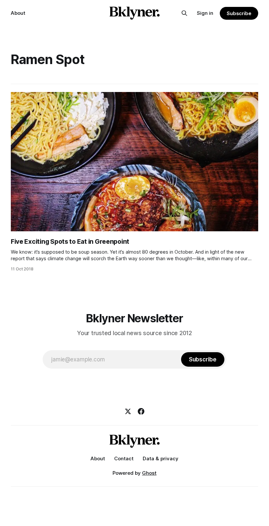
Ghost (149, 473)
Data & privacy (160, 458)
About (18, 13)
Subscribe (239, 13)
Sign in (205, 13)
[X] (128, 411)
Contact (124, 458)
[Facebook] (141, 411)
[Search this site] (184, 13)
